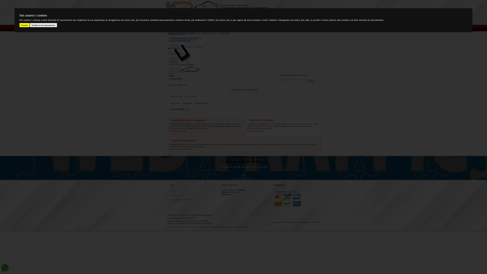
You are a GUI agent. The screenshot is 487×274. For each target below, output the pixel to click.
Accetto (24, 25)
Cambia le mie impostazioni (43, 25)
